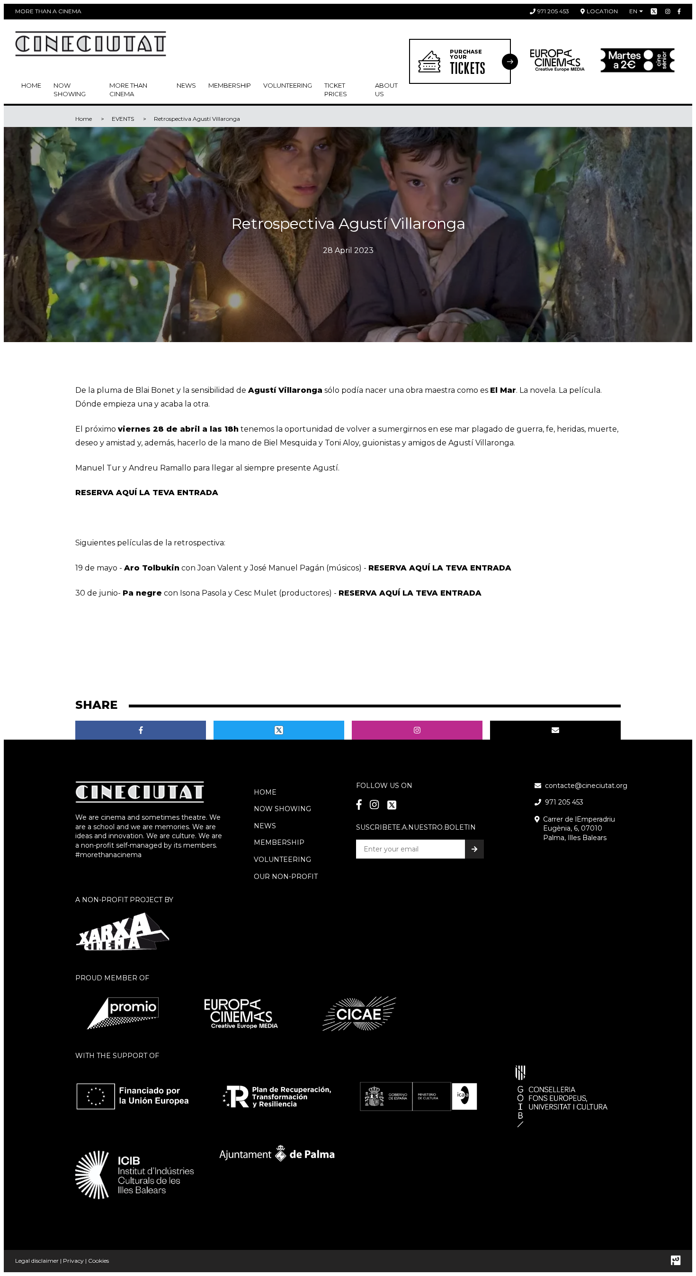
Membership (279, 842)
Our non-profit (286, 876)
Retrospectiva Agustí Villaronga (197, 118)
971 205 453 (553, 11)
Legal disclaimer (37, 1260)
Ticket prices (335, 89)
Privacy (73, 1260)
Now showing (70, 89)
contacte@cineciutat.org (586, 785)
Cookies (98, 1260)
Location (602, 11)
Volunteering (287, 85)
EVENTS (123, 118)
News (186, 85)
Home (31, 85)
